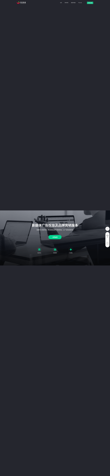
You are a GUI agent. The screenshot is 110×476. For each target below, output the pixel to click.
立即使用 (55, 237)
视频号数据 (73, 2)
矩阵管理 (66, 2)
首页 (61, 2)
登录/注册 (90, 2)
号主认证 (80, 2)
